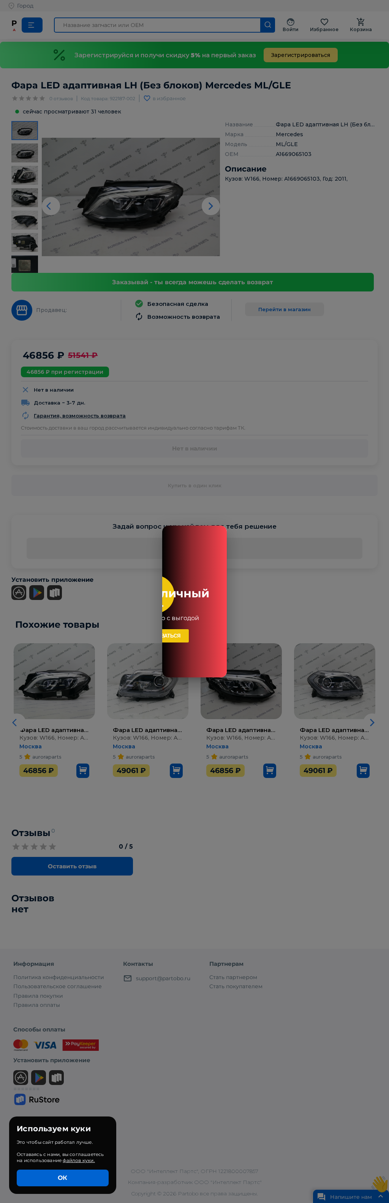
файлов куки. (79, 1160)
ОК (62, 1177)
